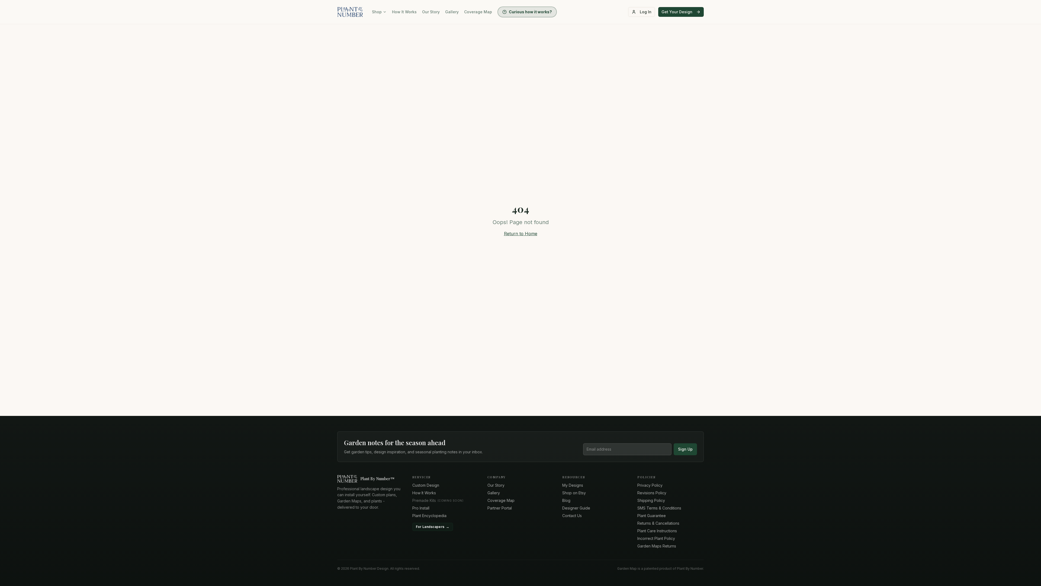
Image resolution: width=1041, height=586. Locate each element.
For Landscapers (432, 527)
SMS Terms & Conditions (659, 508)
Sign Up (685, 449)
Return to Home (520, 233)
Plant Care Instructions (657, 530)
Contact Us (572, 515)
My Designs (572, 485)
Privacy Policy (650, 485)
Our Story (431, 11)
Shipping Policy (651, 500)
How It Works (404, 11)
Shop (377, 11)
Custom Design (425, 485)
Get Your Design (676, 11)
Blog (566, 500)
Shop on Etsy (574, 493)
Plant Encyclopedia (429, 515)
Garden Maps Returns (656, 546)
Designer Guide (576, 508)
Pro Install (420, 508)
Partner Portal (499, 508)
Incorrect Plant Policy (656, 538)
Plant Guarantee (651, 515)
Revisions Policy (651, 493)
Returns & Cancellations (658, 523)
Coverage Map (478, 11)
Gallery (452, 11)
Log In (645, 11)
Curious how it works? (530, 11)
